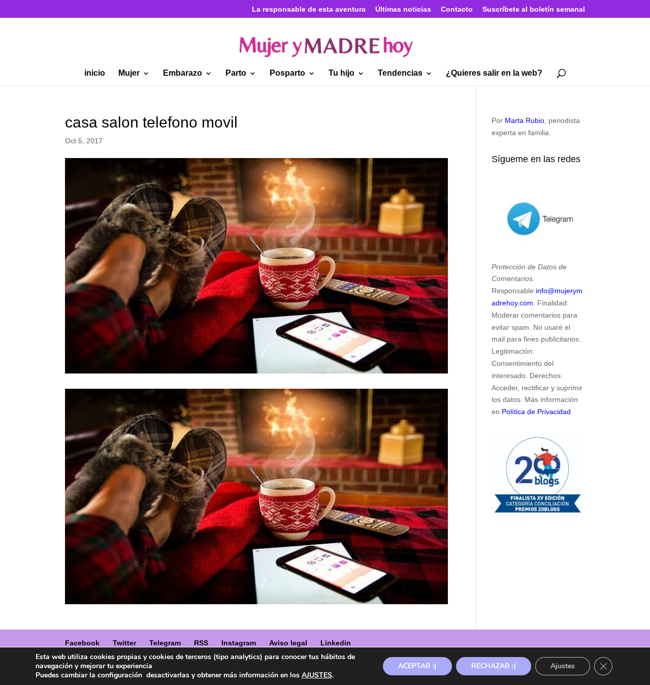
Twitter (124, 643)
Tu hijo (341, 73)
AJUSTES (317, 675)
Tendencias (400, 73)
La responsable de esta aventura (309, 9)
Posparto (287, 73)
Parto (235, 73)
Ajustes (562, 666)
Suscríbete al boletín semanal (533, 9)
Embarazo (182, 73)
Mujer (129, 73)
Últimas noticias (403, 9)
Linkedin (335, 643)
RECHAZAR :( (493, 666)
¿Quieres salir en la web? (494, 73)
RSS (201, 643)
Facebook (82, 643)
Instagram (238, 643)
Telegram (165, 643)
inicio (94, 73)
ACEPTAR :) (417, 666)
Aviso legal (288, 643)
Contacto (457, 9)
